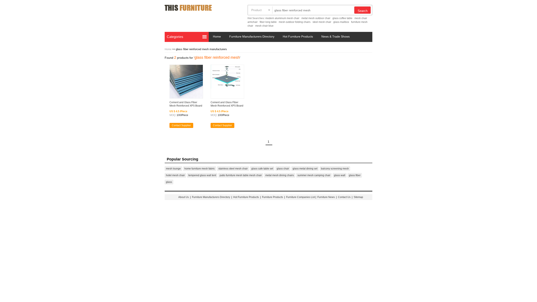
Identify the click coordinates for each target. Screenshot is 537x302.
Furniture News (326, 197)
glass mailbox (341, 22)
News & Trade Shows (335, 36)
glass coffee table (342, 18)
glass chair (283, 168)
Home (217, 36)
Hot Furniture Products (298, 36)
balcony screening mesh (335, 168)
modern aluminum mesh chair (282, 18)
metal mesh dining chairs (279, 175)
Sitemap (358, 197)
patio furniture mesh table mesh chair (241, 175)
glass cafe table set (262, 168)
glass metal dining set (305, 168)
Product (256, 10)
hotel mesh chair (175, 175)
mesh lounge (173, 168)
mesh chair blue (264, 25)
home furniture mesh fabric (199, 168)
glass (169, 182)
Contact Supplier (181, 125)
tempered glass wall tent (202, 175)
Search (363, 11)
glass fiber (355, 175)
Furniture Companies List (300, 197)
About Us (183, 197)
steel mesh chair (322, 22)
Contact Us (344, 197)
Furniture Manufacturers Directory (251, 36)
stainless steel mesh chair (233, 168)
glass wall (339, 175)
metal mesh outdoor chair (315, 18)
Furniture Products (272, 197)
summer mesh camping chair (313, 175)
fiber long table (268, 22)
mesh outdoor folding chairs (294, 22)
